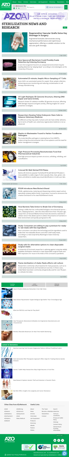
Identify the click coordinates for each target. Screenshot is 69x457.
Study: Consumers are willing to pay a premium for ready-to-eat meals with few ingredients (42, 227)
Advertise (56, 411)
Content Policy (57, 424)
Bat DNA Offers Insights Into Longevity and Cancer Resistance (31, 391)
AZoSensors (19, 411)
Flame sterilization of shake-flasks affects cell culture (40, 263)
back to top (59, 435)
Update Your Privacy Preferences (16, 455)
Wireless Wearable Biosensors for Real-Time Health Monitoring (32, 331)
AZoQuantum (20, 414)
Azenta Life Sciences (11, 184)
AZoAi (18, 416)
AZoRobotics (8, 414)
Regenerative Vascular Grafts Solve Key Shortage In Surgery (48, 34)
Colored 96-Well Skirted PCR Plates (33, 170)
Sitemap (55, 422)
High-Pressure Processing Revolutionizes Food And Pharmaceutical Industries (39, 153)
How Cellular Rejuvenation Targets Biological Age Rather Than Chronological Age (37, 299)
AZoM (6, 409)
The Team (45, 409)
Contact (44, 416)
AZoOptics (7, 418)
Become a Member (47, 411)
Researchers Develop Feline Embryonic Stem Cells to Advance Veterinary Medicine (40, 116)
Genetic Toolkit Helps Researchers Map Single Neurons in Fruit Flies (33, 369)
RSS (65, 27)
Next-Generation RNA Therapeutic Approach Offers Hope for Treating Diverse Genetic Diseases (39, 360)
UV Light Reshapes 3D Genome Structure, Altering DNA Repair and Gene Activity (41, 98)
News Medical (20, 418)
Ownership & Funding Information (57, 428)
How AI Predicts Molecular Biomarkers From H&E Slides (29, 289)
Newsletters (45, 414)
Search (55, 409)
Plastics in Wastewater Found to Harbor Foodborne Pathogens (40, 134)
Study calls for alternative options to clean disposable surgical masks (40, 246)
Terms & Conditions (56, 414)
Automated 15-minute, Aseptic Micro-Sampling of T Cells (42, 78)
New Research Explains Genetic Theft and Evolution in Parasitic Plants (34, 380)
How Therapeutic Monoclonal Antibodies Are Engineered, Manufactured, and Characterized (36, 322)
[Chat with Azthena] (64, 453)
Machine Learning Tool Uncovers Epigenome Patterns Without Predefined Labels (37, 348)
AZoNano (7, 411)
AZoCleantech (8, 416)
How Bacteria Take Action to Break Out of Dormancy (40, 207)
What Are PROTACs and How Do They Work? (26, 310)
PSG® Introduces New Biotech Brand (33, 188)
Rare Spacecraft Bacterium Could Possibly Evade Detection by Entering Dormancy (38, 61)
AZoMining (19, 409)
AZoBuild (7, 421)
